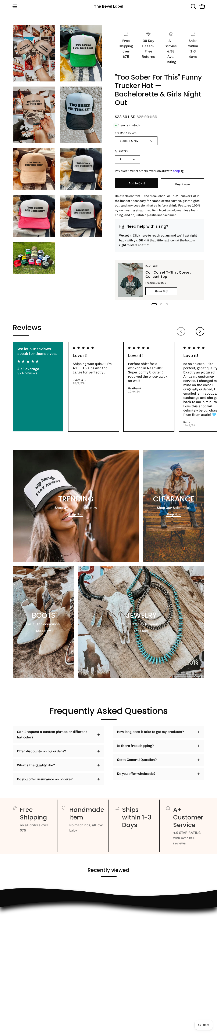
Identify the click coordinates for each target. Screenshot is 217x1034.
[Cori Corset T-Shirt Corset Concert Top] (130, 280)
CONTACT (20, 929)
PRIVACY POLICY (26, 957)
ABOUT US (21, 984)
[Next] (200, 331)
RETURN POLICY (26, 922)
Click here (140, 235)
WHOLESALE (23, 936)
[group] (108, 387)
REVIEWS (20, 943)
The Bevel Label (108, 6)
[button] (193, 6)
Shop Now (75, 514)
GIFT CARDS (22, 977)
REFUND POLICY (26, 915)
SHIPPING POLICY (27, 950)
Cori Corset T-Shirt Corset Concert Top (168, 274)
